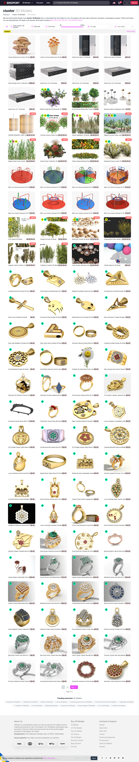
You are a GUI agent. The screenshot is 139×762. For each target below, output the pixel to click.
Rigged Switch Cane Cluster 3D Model (19, 161)
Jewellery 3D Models (22, 706)
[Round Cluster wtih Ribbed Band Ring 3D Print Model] (53, 565)
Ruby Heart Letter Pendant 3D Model (51, 343)
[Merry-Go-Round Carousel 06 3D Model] (85, 175)
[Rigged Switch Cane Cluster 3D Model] (21, 149)
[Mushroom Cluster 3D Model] (85, 227)
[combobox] (100, 26)
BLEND (74, 20)
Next (73, 687)
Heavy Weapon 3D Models (86, 706)
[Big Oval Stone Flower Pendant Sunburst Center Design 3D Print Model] (117, 591)
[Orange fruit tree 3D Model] (53, 227)
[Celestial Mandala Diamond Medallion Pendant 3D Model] (117, 435)
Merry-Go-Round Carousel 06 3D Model (84, 187)
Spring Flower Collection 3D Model (50, 161)
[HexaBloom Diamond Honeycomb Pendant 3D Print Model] (21, 513)
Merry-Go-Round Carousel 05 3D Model (116, 187)
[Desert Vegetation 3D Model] (85, 123)
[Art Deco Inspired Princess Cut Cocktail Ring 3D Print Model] (117, 461)
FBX (59, 20)
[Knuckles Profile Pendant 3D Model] (53, 305)
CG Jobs (74, 747)
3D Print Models (76, 728)
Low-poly (51, 26)
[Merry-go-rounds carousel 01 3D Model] (117, 201)
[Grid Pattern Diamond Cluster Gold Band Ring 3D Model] (53, 357)
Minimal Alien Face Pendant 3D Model (83, 317)
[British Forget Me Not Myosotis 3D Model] (53, 97)
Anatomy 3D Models (118, 706)
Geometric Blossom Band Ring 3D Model (84, 343)
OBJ (55, 20)
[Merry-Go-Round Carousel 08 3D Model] (21, 175)
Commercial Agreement (107, 737)
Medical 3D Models (51, 706)
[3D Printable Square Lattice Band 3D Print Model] (85, 435)
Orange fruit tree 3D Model (48, 239)
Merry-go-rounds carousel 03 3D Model (52, 213)
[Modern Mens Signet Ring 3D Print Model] (53, 461)
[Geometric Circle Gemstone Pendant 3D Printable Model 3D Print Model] (117, 669)
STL (66, 20)
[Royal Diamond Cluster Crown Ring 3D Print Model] (85, 617)
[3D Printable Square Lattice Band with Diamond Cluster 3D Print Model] (21, 435)
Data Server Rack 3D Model (112, 57)
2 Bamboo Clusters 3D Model (49, 265)
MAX (51, 20)
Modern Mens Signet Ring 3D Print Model (52, 473)
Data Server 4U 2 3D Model (112, 83)
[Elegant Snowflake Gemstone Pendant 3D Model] (85, 279)
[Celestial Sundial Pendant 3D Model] (117, 331)
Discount (37, 26)
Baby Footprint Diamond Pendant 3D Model (85, 421)
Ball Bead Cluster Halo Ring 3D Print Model (117, 577)
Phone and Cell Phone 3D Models (105, 702)
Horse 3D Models (61, 702)
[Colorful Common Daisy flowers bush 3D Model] (53, 123)
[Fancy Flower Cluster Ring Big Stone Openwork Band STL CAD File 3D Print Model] (85, 643)
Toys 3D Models (37, 706)
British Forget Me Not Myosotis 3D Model (53, 109)
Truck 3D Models (103, 706)
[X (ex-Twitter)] (106, 758)
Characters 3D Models (30, 702)
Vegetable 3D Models (126, 702)
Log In (127, 3)
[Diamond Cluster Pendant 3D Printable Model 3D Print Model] (117, 617)
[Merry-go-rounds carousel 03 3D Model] (53, 201)
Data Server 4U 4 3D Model (48, 83)
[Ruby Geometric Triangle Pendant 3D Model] (117, 305)
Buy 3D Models (77, 721)
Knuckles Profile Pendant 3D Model (51, 317)
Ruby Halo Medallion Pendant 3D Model (20, 343)
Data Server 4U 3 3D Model (80, 83)
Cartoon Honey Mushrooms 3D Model (51, 57)
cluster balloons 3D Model (112, 265)
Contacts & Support (108, 721)
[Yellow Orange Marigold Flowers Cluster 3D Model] (85, 149)
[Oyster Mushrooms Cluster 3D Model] (21, 45)
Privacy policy (104, 740)
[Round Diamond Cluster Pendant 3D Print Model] (117, 513)
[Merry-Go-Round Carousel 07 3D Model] (53, 175)
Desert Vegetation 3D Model (80, 135)
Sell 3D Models (76, 737)
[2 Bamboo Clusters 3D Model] (53, 253)
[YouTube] (123, 758)
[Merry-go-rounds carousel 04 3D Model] (21, 201)
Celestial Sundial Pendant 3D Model (115, 343)
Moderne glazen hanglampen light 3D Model (117, 109)
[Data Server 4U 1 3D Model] (21, 97)
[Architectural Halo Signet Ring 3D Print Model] (53, 435)
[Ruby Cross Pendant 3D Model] (21, 305)
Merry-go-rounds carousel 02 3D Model (84, 213)
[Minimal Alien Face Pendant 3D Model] (85, 305)
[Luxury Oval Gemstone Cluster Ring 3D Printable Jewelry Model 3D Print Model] (85, 513)
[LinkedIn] (119, 758)
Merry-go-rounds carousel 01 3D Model (116, 213)
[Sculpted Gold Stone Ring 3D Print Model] (21, 279)
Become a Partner (77, 740)
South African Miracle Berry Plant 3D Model (85, 109)
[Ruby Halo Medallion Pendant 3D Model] (21, 331)
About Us (18, 721)
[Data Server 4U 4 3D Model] (53, 71)
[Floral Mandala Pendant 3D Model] (21, 357)
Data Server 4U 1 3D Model (16, 109)
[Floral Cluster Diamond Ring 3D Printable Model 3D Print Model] (85, 383)
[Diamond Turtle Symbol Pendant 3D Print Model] (53, 617)
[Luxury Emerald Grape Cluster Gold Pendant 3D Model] (117, 487)
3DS (62, 20)
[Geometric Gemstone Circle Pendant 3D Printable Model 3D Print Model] (85, 669)
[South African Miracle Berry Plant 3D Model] (85, 97)
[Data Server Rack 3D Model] (117, 45)
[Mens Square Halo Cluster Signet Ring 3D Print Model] (117, 357)
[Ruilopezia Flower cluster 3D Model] (117, 149)
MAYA (80, 20)
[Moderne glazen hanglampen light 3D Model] (117, 97)
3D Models (74, 725)
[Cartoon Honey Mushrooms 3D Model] (53, 45)
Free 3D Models (76, 731)
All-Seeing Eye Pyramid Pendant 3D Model (117, 291)
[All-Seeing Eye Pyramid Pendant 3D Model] (117, 279)
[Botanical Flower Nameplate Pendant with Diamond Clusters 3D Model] (85, 461)
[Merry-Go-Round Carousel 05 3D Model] (117, 175)
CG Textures (75, 734)
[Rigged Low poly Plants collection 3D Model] (117, 123)
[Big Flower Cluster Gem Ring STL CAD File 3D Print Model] (21, 643)
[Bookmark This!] (32, 53)
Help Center (103, 728)
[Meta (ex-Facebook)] (114, 758)
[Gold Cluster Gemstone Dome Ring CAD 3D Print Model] (53, 539)
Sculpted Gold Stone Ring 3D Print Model (20, 291)
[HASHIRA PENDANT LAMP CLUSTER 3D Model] (21, 123)
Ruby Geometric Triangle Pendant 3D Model (117, 317)
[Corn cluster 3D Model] (21, 227)
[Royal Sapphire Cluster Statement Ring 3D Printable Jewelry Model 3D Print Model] (21, 617)
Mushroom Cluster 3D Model (81, 239)
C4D (70, 20)
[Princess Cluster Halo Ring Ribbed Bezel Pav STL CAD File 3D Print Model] (117, 643)
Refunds (102, 747)
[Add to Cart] (28, 53)
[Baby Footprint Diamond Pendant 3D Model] (85, 409)
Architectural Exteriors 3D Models (81, 702)
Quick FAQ (102, 731)
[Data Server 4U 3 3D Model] (85, 71)
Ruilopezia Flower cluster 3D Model (115, 161)
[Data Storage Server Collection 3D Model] (21, 71)
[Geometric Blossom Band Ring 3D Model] (85, 331)
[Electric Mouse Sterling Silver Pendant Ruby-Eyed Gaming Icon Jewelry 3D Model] (53, 487)
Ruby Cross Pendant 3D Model (17, 317)
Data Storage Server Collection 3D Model (21, 83)
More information (49, 758)
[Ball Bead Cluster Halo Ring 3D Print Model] (117, 565)
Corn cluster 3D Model (15, 239)
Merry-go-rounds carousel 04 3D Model (20, 213)
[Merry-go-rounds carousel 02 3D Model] (85, 201)
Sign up (134, 3)
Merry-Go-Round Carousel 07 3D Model (52, 187)
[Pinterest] (110, 758)
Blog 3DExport (76, 743)
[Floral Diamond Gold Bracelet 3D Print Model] (53, 279)
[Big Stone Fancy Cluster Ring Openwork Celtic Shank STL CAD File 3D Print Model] (53, 643)
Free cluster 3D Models (18, 26)
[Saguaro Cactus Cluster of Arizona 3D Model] (21, 253)
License (101, 734)
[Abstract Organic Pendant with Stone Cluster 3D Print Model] (21, 539)
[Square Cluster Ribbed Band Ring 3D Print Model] (85, 565)
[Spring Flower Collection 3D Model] (53, 149)
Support (102, 725)
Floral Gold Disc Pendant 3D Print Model (84, 551)
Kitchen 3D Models (47, 702)
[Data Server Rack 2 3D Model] (85, 45)
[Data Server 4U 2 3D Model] (117, 71)
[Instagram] (102, 758)
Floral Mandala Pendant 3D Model (18, 369)
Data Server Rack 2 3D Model (81, 57)
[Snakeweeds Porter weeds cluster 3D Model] (117, 227)
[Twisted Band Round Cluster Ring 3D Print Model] (85, 591)
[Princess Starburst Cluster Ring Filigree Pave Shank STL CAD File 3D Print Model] (21, 669)
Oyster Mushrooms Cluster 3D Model (19, 57)
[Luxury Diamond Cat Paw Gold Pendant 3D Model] (21, 461)
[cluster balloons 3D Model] (117, 253)
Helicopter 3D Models (68, 706)
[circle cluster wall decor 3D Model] (85, 253)
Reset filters (131, 31)
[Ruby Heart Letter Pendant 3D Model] (53, 331)
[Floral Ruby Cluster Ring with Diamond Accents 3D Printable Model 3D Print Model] (53, 409)
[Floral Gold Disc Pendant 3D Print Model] (85, 539)
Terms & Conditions (105, 743)
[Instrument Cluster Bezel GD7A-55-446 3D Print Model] (21, 409)
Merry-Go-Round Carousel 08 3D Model (20, 187)
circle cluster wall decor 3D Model (82, 265)
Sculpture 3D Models (13, 702)
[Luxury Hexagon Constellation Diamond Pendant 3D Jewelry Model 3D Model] (117, 409)
